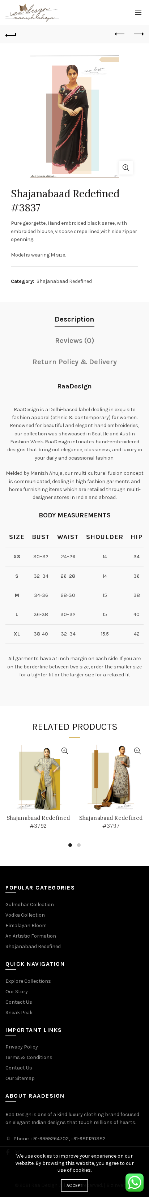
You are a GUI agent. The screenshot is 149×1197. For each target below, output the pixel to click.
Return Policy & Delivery (75, 362)
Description (74, 319)
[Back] (11, 34)
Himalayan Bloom (26, 925)
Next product (138, 34)
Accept (74, 1185)
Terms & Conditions (28, 1057)
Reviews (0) (74, 340)
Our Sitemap (20, 1078)
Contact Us (18, 1002)
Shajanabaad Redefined (64, 281)
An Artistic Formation (30, 936)
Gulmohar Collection (29, 904)
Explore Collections (28, 981)
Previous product (120, 34)
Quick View (64, 751)
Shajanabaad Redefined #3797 (110, 822)
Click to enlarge (126, 168)
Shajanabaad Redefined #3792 (38, 822)
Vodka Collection (25, 915)
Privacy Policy (21, 1047)
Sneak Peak (19, 1012)
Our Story (16, 992)
